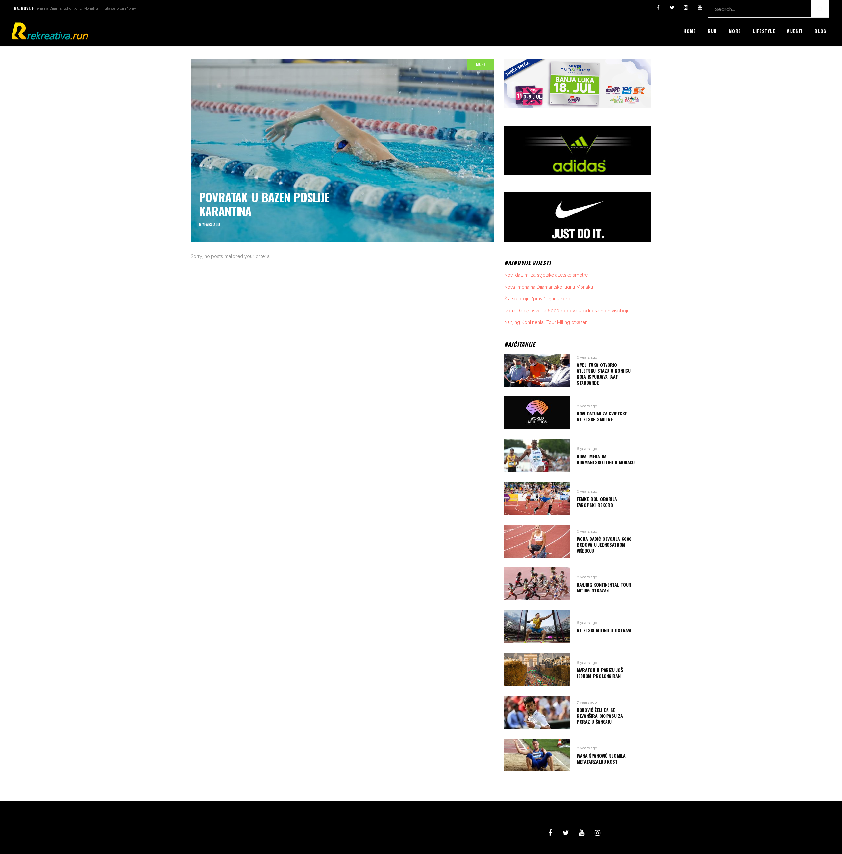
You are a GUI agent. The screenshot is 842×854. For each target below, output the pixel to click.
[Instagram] (685, 7)
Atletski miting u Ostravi (604, 630)
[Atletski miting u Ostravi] (537, 626)
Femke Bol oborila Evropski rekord (597, 501)
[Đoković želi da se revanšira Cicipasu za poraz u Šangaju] (537, 712)
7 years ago (587, 702)
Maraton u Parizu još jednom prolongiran (600, 672)
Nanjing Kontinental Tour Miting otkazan (546, 322)
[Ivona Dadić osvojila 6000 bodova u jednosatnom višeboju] (537, 541)
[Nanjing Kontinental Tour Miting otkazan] (537, 583)
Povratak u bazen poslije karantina (264, 203)
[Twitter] (672, 7)
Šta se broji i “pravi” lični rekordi (106, 8)
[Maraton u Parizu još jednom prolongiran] (537, 669)
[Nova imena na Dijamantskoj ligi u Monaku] (537, 455)
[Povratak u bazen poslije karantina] (342, 150)
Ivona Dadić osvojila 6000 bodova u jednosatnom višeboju (567, 310)
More (480, 64)
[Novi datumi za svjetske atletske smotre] (537, 412)
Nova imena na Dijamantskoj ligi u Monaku (548, 286)
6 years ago (209, 224)
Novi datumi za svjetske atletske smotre (546, 275)
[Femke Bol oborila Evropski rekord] (537, 498)
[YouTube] (699, 7)
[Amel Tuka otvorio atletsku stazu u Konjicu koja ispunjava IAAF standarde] (537, 370)
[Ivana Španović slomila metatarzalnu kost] (537, 755)
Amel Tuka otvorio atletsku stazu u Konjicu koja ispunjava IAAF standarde (603, 373)
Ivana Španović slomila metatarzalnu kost (601, 758)
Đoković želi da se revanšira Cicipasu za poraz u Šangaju (600, 715)
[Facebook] (658, 7)
